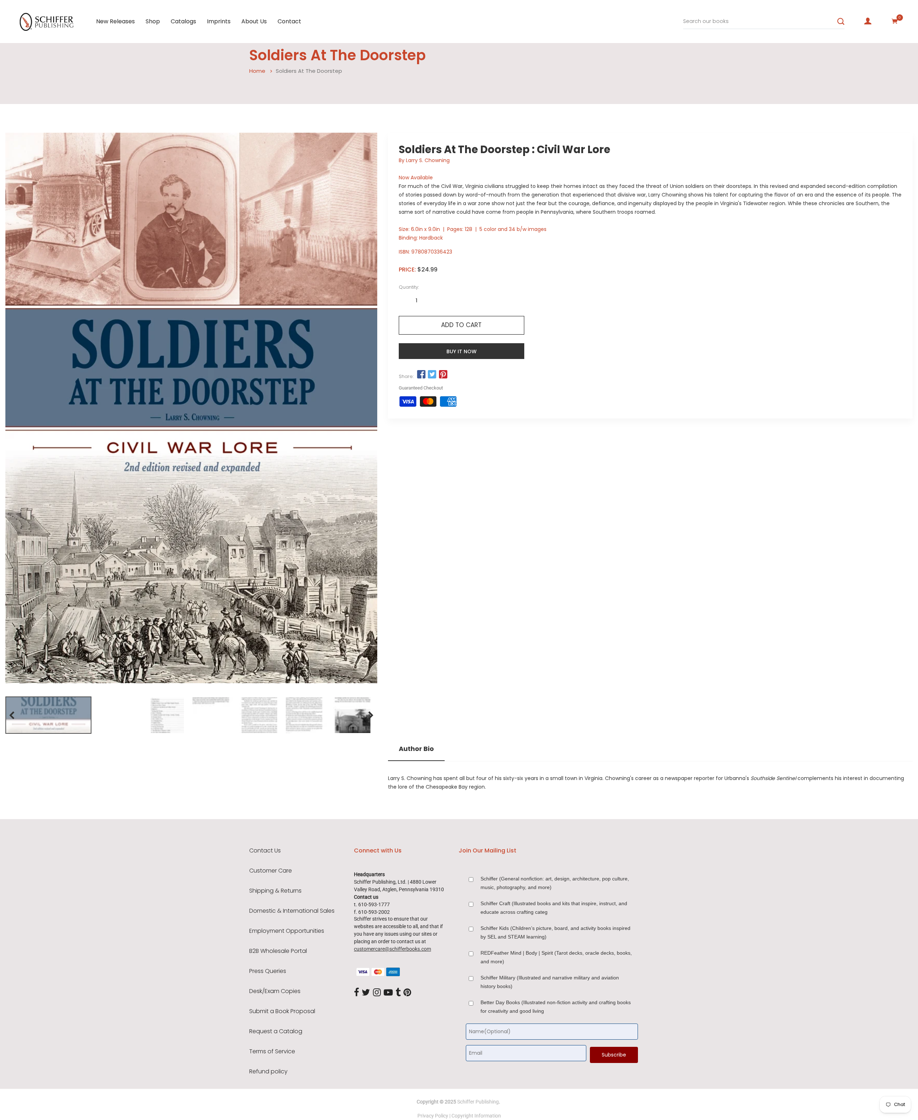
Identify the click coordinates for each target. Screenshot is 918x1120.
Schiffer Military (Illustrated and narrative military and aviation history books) (550, 982)
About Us (254, 21)
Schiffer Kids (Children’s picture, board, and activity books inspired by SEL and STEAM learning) (555, 932)
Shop (153, 21)
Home (257, 71)
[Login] (867, 21)
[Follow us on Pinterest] (443, 375)
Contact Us (265, 851)
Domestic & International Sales (292, 911)
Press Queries (267, 971)
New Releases (115, 21)
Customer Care (270, 871)
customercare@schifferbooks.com (392, 949)
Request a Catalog (275, 1031)
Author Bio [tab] (416, 749)
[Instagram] (377, 992)
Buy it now (461, 351)
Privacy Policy (432, 1116)
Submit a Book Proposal (282, 1011)
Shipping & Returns (275, 891)
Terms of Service (272, 1051)
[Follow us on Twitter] (432, 375)
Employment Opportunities (286, 931)
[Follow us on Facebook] (421, 375)
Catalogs (183, 21)
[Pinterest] (407, 992)
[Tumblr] (398, 992)
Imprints (219, 21)
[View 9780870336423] (48, 715)
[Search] (840, 21)
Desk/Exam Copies (275, 991)
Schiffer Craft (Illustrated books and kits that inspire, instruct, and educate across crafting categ (554, 908)
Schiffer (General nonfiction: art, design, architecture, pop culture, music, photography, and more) (555, 883)
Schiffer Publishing (478, 1102)
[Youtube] (388, 992)
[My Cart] (894, 21)
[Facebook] (356, 992)
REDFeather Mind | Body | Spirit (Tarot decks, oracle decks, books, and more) (556, 957)
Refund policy (268, 1071)
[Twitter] (366, 992)
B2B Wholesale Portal (278, 951)
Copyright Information (476, 1116)
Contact (289, 21)
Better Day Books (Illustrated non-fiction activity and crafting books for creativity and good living (556, 1007)
